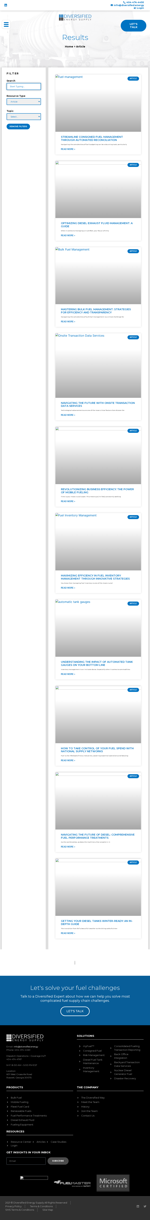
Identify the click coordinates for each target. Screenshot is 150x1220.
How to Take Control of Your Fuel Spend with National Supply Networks (97, 750)
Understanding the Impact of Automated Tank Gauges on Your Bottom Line (97, 663)
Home (69, 46)
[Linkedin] (6, 5)
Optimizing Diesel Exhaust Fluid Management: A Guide (97, 225)
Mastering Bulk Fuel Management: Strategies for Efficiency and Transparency (96, 311)
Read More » (68, 149)
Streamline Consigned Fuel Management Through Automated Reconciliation (92, 138)
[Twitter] (145, 1206)
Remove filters (18, 126)
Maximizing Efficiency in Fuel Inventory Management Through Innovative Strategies (95, 577)
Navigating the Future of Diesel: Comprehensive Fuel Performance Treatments (98, 836)
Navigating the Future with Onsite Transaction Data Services (98, 404)
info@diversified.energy (26, 1046)
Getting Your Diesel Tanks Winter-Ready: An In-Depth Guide (97, 922)
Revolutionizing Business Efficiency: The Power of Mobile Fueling (97, 491)
